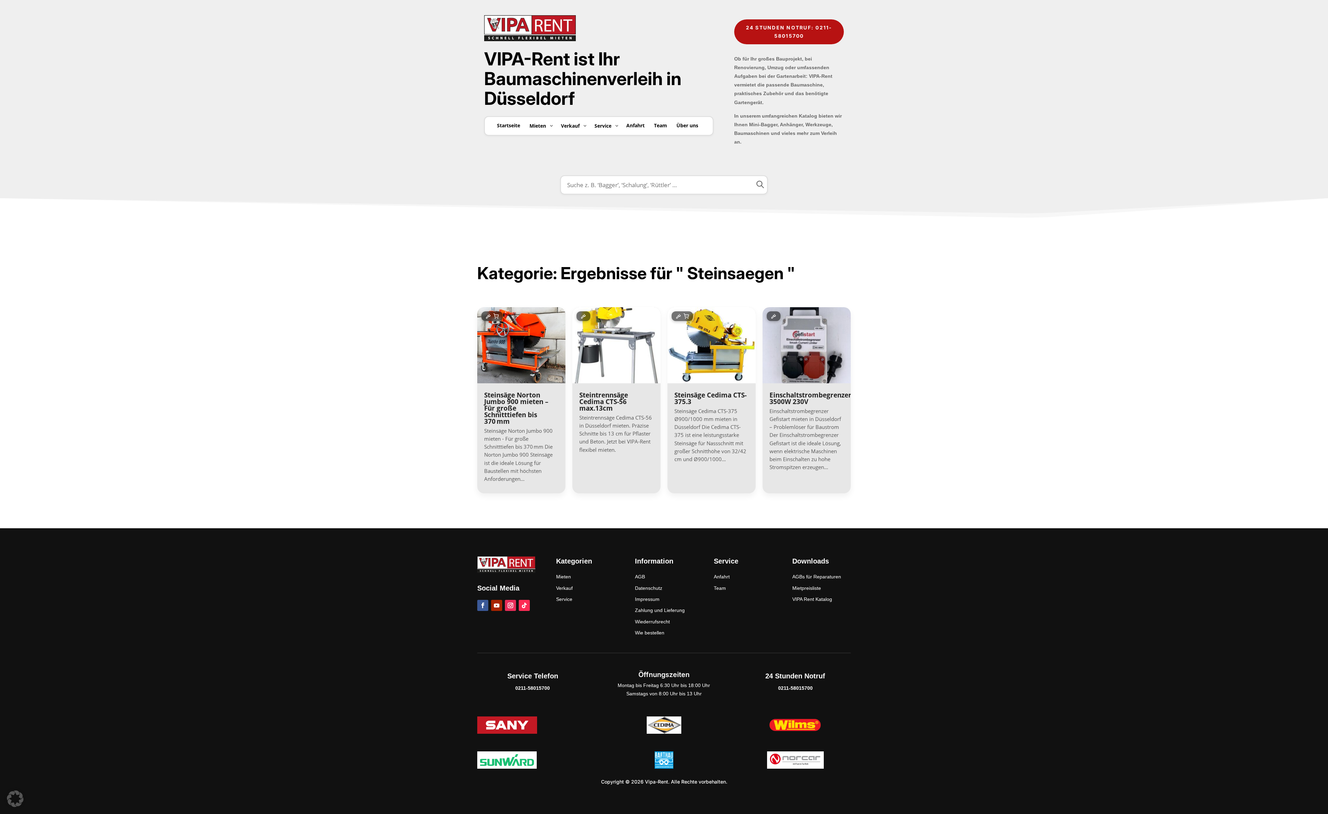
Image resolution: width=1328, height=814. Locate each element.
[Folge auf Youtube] (496, 605)
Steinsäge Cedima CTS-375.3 (710, 398)
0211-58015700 (532, 688)
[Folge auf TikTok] (524, 605)
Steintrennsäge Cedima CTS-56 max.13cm (603, 402)
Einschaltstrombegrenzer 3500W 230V (810, 398)
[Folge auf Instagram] (510, 605)
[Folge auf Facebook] (482, 605)
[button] (15, 799)
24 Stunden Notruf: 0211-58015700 (789, 32)
